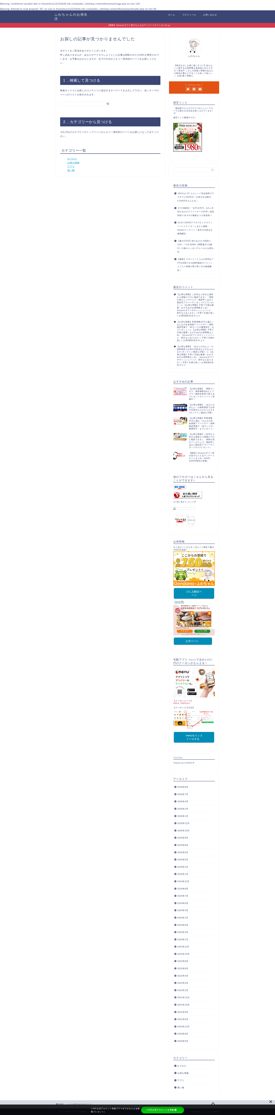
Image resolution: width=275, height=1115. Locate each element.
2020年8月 (182, 1034)
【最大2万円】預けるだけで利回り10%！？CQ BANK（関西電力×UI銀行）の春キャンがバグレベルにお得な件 (195, 246)
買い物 (71, 170)
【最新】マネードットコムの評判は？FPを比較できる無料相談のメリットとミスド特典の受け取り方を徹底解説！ (195, 264)
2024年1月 (182, 917)
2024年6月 (182, 903)
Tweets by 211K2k (182, 763)
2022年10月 (183, 954)
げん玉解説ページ (194, 593)
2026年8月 (182, 787)
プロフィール (189, 14)
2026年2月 (182, 809)
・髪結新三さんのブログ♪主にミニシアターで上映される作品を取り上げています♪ (193, 109)
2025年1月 (182, 874)
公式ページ (191, 641)
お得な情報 (73, 163)
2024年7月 (182, 896)
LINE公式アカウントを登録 (160, 1110)
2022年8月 (182, 961)
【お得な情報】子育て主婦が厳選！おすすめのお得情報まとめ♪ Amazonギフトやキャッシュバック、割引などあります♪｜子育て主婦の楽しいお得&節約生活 (196, 310)
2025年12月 (183, 823)
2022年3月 (182, 983)
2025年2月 (182, 867)
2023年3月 (182, 932)
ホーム (171, 14)
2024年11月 (183, 881)
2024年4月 (182, 910)
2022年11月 (183, 946)
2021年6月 (182, 1019)
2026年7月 (182, 794)
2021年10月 (183, 1005)
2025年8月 (182, 845)
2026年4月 (182, 801)
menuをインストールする (194, 737)
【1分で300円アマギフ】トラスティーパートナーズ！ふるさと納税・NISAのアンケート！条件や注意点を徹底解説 (195, 228)
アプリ (71, 166)
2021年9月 (182, 1012)
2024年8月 (182, 888)
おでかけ (72, 159)
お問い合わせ (210, 14)
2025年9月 (182, 838)
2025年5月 (182, 859)
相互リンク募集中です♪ (184, 117)
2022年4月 (182, 976)
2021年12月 (183, 997)
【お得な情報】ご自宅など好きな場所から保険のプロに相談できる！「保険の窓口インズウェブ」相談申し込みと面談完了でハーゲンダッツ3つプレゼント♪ (196, 299)
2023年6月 (182, 925)
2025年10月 (183, 830)
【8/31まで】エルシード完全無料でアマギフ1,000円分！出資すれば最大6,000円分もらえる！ (195, 197)
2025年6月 (182, 852)
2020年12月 (183, 1026)
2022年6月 (182, 968)
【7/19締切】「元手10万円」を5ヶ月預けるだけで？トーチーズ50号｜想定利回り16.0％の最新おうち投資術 (195, 211)
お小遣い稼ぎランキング (183, 502)
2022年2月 (182, 990)
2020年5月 (182, 1041)
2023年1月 (182, 939)
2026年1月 (182, 816)
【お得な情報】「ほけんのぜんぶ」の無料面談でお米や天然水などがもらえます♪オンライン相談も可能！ (195, 349)
